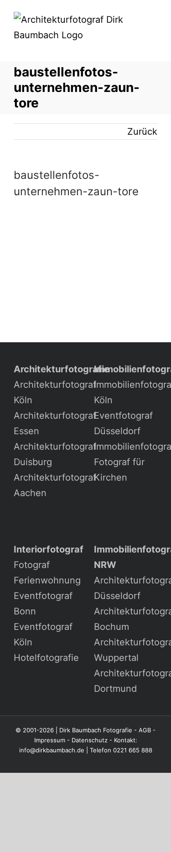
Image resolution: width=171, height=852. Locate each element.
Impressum (49, 740)
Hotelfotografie (46, 657)
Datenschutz (90, 740)
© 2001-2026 (35, 730)
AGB (145, 730)
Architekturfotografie (61, 369)
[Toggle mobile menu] (153, 47)
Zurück (142, 131)
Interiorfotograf (48, 549)
